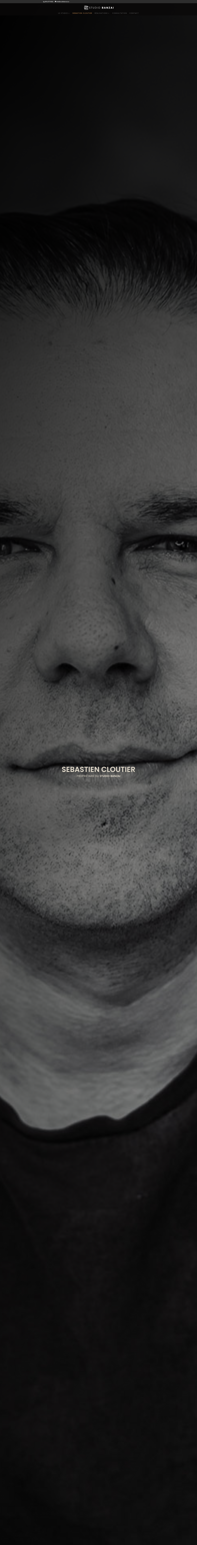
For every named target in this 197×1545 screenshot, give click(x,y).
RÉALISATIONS (101, 13)
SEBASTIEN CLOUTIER (82, 13)
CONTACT (134, 13)
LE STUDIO (63, 13)
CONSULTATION (119, 13)
